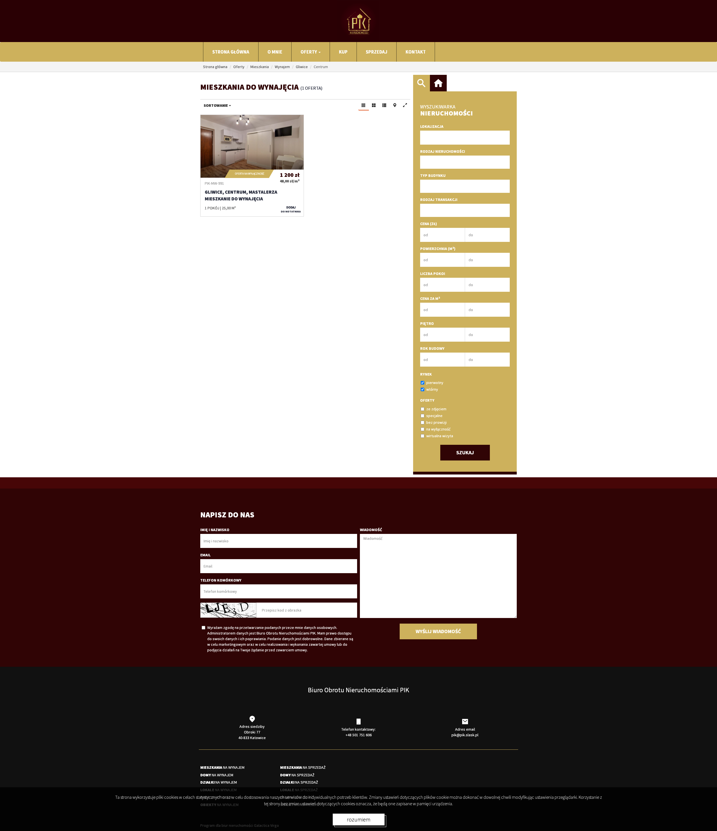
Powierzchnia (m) (437, 248)
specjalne (434, 415)
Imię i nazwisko (214, 529)
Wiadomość (371, 529)
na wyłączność (438, 429)
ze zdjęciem (436, 408)
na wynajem (222, 767)
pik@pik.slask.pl (464, 734)
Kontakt (416, 52)
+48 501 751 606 (359, 734)
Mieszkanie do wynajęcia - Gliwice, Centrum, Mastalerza (252, 165)
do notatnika (291, 209)
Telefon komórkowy (220, 580)
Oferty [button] (309, 52)
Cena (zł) (428, 223)
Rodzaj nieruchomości (442, 151)
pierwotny (434, 382)
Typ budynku (433, 175)
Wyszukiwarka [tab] (421, 83)
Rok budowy (432, 348)
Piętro (427, 323)
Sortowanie (216, 105)
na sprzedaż (303, 767)
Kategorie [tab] (438, 83)
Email (205, 554)
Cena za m (430, 298)
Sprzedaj (376, 52)
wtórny (432, 389)
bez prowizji (436, 422)
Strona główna (230, 52)
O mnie (274, 52)
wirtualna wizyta (439, 435)
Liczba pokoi (432, 273)
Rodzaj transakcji (438, 199)
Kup (343, 52)
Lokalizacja (431, 126)
